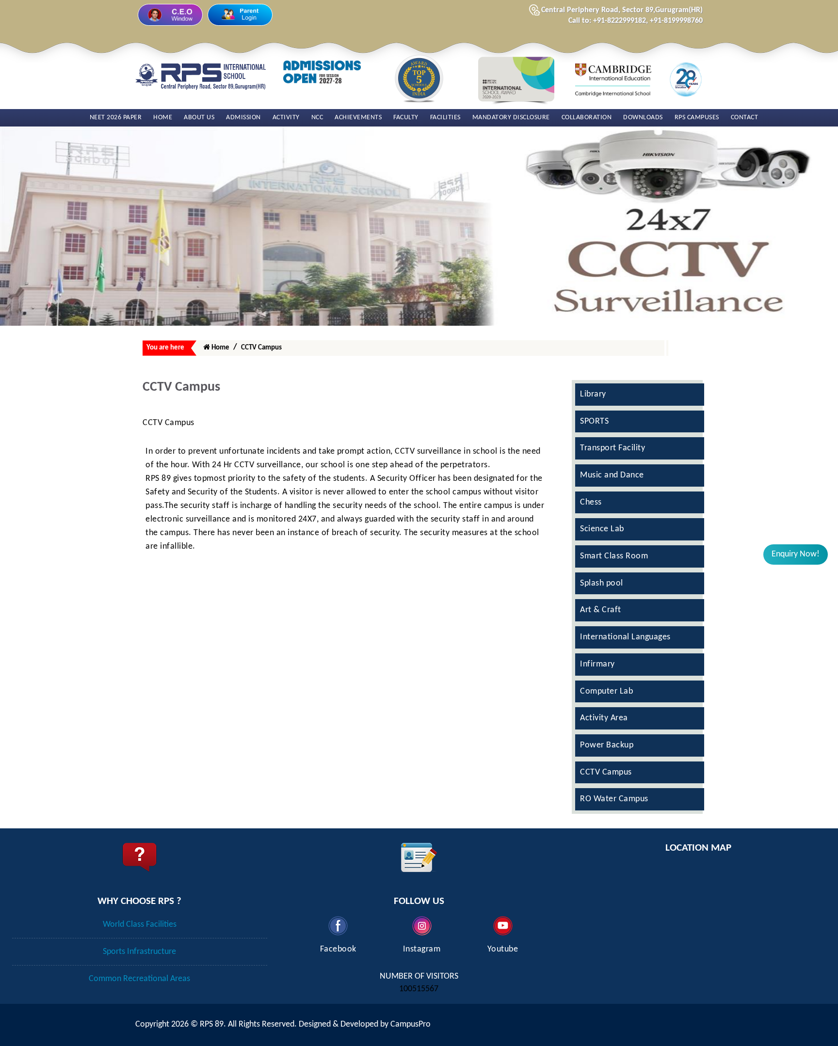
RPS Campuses (697, 117)
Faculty (406, 117)
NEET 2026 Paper (116, 117)
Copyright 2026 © (167, 1024)
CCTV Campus (261, 347)
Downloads (643, 117)
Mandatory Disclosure (511, 117)
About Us (199, 117)
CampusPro (410, 1024)
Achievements (358, 117)
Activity (286, 117)
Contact (744, 117)
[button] (795, 554)
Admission (243, 117)
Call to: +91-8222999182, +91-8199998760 (635, 21)
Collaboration (587, 117)
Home (162, 117)
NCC (317, 117)
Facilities (445, 117)
